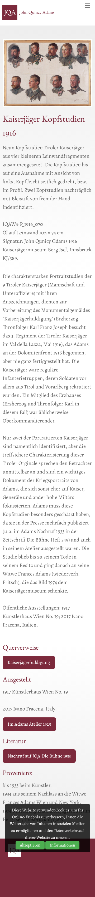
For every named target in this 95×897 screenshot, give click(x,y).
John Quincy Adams (28, 12)
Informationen (62, 845)
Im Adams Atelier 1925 (29, 724)
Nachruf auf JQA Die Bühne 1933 (39, 756)
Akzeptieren (30, 845)
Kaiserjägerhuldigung (29, 662)
